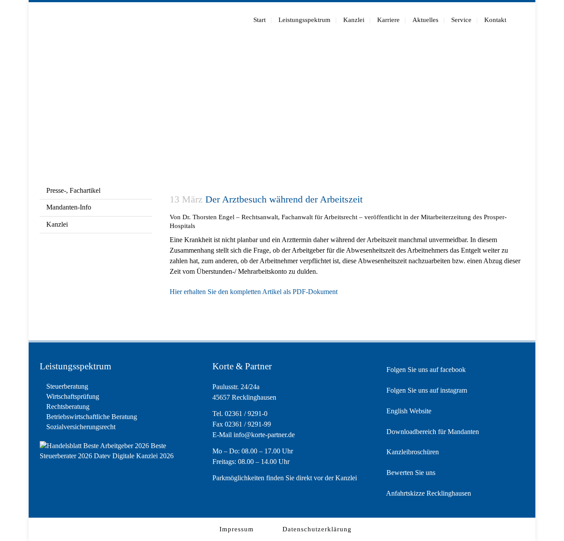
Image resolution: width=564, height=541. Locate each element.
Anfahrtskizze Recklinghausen (428, 493)
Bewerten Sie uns (410, 472)
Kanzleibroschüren (412, 452)
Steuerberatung (67, 386)
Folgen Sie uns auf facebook (425, 369)
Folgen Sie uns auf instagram (426, 390)
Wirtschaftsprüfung (72, 396)
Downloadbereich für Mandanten (432, 431)
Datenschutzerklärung (317, 529)
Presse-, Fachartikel (73, 190)
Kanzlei (57, 224)
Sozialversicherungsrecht (80, 427)
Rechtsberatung (67, 406)
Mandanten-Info (68, 207)
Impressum (236, 529)
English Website (408, 411)
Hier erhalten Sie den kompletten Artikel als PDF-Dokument (254, 291)
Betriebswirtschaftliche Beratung (91, 416)
